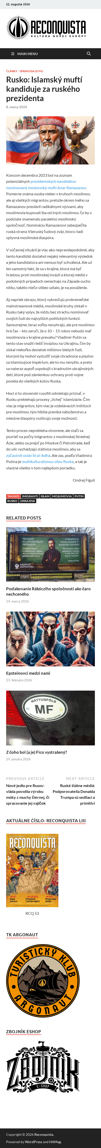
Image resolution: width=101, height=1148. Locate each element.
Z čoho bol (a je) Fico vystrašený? (36, 752)
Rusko (12, 501)
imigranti (30, 496)
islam (45, 496)
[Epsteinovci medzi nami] (50, 667)
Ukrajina (27, 501)
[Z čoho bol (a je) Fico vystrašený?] (50, 746)
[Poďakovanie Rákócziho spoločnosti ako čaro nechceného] (50, 583)
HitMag (55, 1142)
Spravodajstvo (31, 71)
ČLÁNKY (11, 71)
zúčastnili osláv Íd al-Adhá (28, 455)
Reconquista (43, 1134)
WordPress (33, 1142)
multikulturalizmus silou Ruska (48, 461)
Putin (79, 496)
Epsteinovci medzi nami (28, 673)
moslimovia (62, 496)
